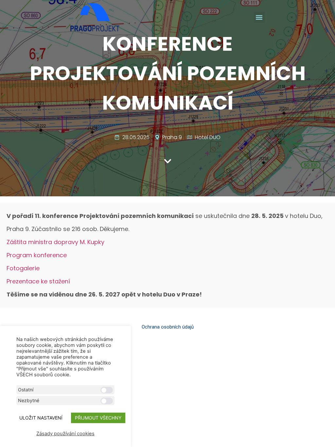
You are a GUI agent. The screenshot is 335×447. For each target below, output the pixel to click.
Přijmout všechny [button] (98, 417)
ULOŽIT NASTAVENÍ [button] (40, 417)
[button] (259, 17)
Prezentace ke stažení (38, 281)
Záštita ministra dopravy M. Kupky (55, 242)
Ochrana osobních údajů (168, 327)
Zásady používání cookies (65, 434)
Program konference (37, 255)
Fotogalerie (23, 268)
